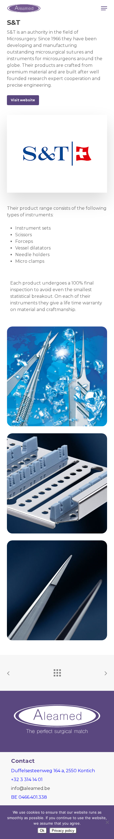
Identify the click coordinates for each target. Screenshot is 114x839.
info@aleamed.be (30, 788)
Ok (42, 831)
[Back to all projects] (57, 671)
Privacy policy (63, 831)
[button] (104, 8)
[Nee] (107, 822)
